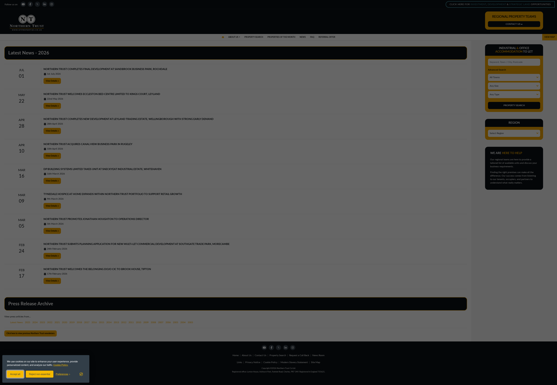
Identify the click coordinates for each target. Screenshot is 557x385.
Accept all (15, 374)
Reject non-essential (39, 374)
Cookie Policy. (60, 365)
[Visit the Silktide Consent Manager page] (81, 374)
